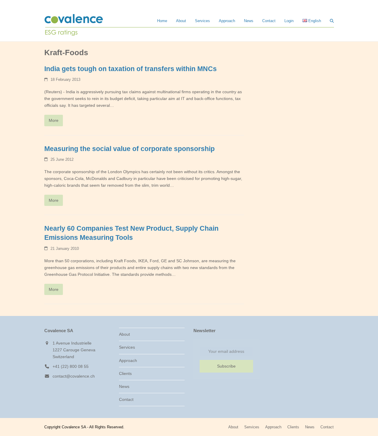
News (124, 386)
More (53, 120)
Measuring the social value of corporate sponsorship (129, 149)
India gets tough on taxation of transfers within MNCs (130, 69)
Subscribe (226, 366)
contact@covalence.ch (74, 376)
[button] (331, 20)
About (124, 334)
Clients (125, 373)
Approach (128, 360)
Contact (126, 399)
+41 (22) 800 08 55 (71, 366)
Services (127, 347)
